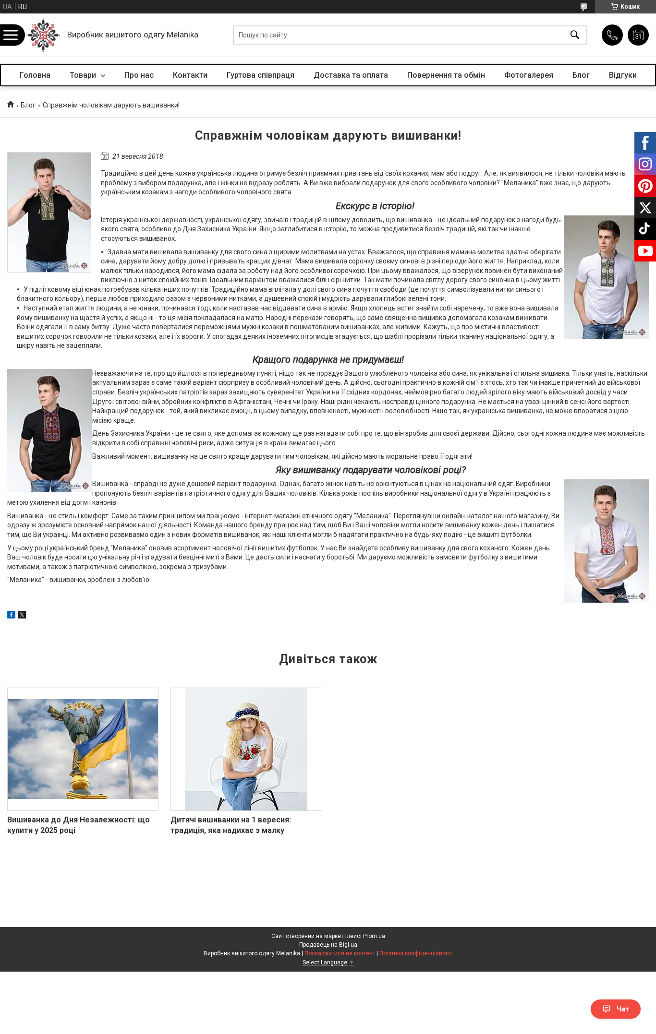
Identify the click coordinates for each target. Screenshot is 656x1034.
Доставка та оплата (351, 75)
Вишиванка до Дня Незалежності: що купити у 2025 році (78, 825)
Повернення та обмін (446, 75)
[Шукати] (574, 35)
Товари (84, 75)
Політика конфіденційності (416, 953)
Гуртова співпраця (260, 75)
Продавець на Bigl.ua (328, 944)
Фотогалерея (528, 75)
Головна (35, 75)
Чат (623, 1009)
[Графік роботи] (638, 35)
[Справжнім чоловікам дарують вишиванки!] (49, 212)
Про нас (139, 75)
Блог (581, 75)
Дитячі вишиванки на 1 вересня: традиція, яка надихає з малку (230, 825)
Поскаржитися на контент (339, 953)
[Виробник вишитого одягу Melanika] (43, 35)
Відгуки (623, 75)
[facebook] (11, 616)
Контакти (190, 75)
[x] (22, 616)
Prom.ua (374, 936)
